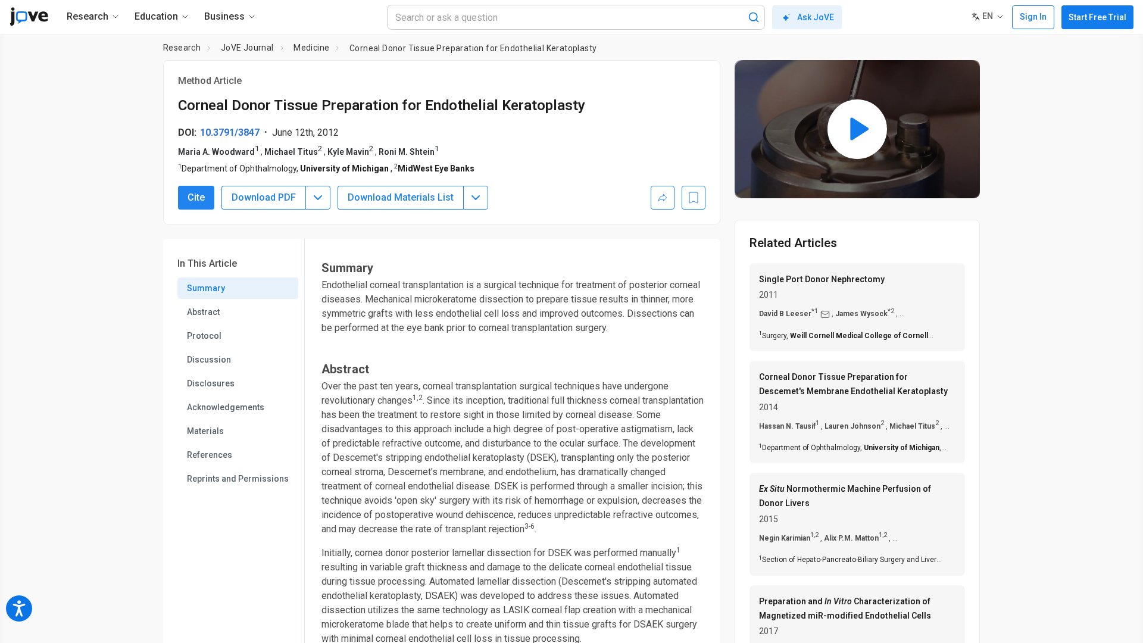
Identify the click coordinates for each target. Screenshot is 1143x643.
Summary (206, 288)
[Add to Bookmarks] (693, 198)
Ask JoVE (815, 17)
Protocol (204, 336)
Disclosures (211, 383)
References (209, 455)
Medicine (311, 47)
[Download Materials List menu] (475, 198)
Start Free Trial (1097, 17)
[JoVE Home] (29, 16)
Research (182, 47)
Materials (205, 431)
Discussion (209, 359)
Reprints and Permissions (238, 478)
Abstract (203, 312)
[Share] (662, 198)
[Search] (754, 17)
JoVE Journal (247, 47)
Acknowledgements (225, 407)
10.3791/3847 (230, 132)
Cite (196, 197)
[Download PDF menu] (317, 198)
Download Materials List (401, 197)
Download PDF (264, 197)
